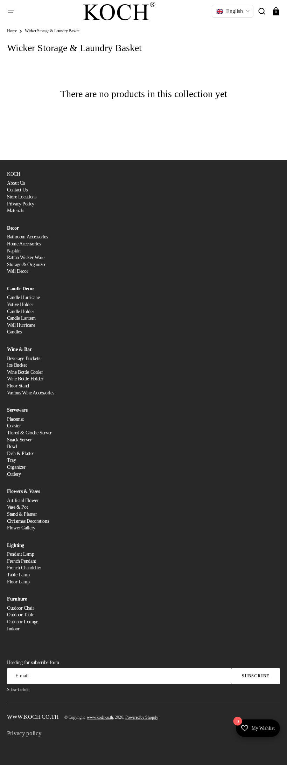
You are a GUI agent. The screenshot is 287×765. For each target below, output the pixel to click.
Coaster (14, 425)
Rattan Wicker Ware (25, 257)
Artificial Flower (22, 500)
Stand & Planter (22, 514)
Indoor (13, 628)
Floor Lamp (18, 581)
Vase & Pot (17, 507)
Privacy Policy (20, 204)
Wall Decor (17, 271)
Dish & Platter (20, 453)
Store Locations (21, 196)
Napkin (14, 250)
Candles (14, 331)
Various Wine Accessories (30, 392)
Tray (11, 460)
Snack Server (19, 439)
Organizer (16, 467)
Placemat (15, 419)
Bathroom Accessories (27, 236)
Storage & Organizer (26, 264)
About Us (16, 183)
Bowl (12, 446)
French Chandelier (24, 567)
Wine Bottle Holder (25, 378)
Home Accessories (24, 243)
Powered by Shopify (141, 717)
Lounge (31, 621)
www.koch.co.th (100, 717)
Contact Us (17, 189)
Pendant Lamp (20, 554)
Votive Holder (20, 304)
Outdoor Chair (20, 608)
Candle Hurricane (23, 297)
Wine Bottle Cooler (25, 372)
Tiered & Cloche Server (29, 432)
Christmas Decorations (28, 521)
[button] (11, 11)
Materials (15, 210)
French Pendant (21, 561)
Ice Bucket (17, 365)
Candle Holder (20, 311)
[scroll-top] (272, 750)
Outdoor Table (20, 614)
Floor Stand (18, 385)
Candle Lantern (21, 318)
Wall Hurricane (21, 325)
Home (12, 30)
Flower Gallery (21, 527)
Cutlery (14, 474)
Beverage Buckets (23, 358)
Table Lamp (18, 574)
